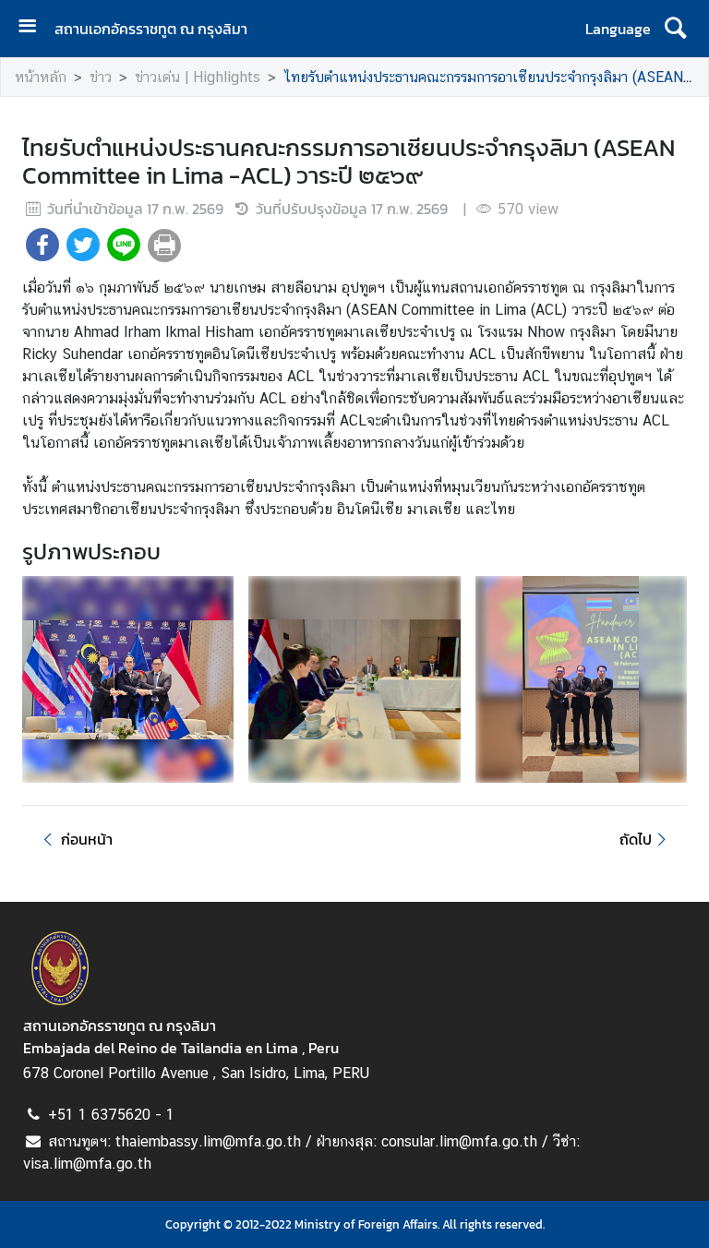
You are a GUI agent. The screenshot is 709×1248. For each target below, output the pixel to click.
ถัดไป (635, 839)
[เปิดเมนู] (34, 28)
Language (618, 29)
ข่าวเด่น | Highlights (197, 77)
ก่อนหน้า (87, 839)
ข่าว (101, 77)
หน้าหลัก (40, 77)
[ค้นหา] (675, 28)
